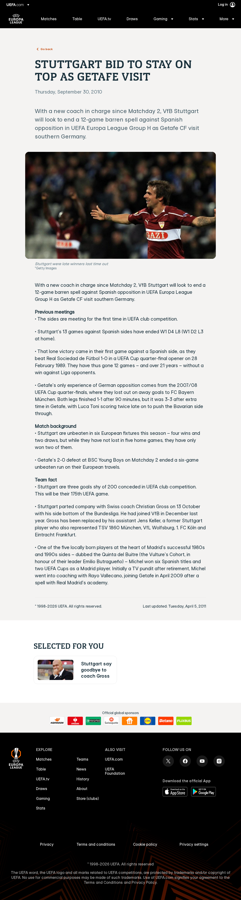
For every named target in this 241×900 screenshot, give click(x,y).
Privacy (47, 844)
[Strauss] (75, 721)
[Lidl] (147, 721)
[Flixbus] (184, 721)
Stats (40, 808)
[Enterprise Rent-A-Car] (93, 721)
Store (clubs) (87, 798)
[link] (49, 18)
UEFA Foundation (115, 771)
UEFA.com (114, 759)
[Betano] (165, 721)
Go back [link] (46, 49)
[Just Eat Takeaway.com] (129, 721)
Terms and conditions (95, 844)
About (81, 788)
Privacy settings (194, 844)
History (82, 779)
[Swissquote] (111, 721)
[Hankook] (57, 721)
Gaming (43, 798)
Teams (82, 759)
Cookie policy (145, 844)
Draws (41, 788)
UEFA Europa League (16, 19)
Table (41, 769)
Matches (44, 759)
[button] (163, 18)
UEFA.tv (42, 779)
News (81, 769)
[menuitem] (51, 18)
